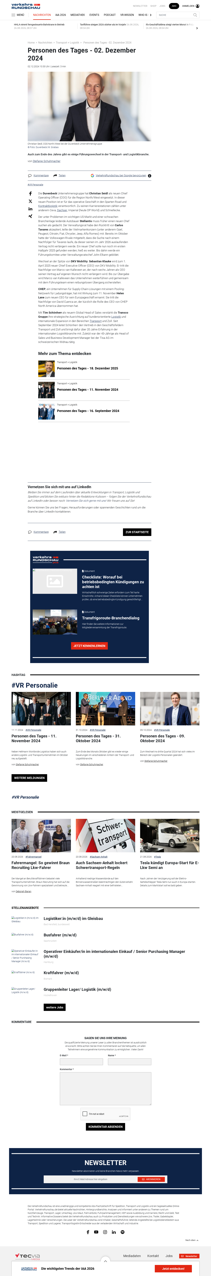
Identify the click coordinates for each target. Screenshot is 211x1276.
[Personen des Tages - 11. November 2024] (41, 708)
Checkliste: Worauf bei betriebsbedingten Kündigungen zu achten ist (113, 582)
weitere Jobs (54, 1007)
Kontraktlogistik (47, 206)
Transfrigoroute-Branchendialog (110, 618)
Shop (153, 6)
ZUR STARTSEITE (137, 532)
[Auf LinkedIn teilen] (30, 208)
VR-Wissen (127, 14)
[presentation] (197, 28)
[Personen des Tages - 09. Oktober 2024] (169, 708)
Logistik (116, 316)
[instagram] (105, 1231)
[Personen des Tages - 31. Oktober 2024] (105, 708)
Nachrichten (42, 14)
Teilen (62, 175)
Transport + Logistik (67, 42)
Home (31, 42)
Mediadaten (132, 1256)
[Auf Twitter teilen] (30, 201)
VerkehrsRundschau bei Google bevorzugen (121, 175)
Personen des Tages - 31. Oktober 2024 (98, 738)
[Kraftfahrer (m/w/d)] (23, 972)
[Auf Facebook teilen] (30, 193)
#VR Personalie (35, 685)
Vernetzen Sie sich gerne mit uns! (86, 500)
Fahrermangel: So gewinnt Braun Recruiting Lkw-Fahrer (41, 865)
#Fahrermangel (33, 856)
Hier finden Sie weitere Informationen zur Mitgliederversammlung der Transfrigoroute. (104, 626)
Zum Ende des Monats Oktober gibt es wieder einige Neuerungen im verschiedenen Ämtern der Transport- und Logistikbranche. (105, 755)
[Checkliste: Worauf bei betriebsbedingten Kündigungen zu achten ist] (55, 581)
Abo (174, 6)
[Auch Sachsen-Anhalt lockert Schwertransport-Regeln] (105, 835)
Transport (96, 321)
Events (94, 14)
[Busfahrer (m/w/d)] (22, 934)
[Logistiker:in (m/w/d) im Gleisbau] (25, 919)
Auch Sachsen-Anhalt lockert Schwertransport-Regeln (101, 865)
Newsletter (140, 6)
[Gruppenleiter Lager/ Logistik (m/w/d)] (25, 990)
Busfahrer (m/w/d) (60, 935)
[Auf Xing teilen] (30, 216)
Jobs (162, 6)
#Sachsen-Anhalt (98, 856)
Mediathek (78, 14)
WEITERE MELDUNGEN (29, 778)
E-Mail (63, 1055)
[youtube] (96, 1231)
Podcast (110, 14)
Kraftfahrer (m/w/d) (61, 973)
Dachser (62, 210)
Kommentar (66, 1069)
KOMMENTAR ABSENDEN (106, 1126)
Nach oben (190, 1240)
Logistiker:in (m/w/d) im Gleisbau (73, 918)
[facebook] (88, 1232)
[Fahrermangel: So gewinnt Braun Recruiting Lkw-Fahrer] (41, 835)
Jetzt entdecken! (173, 1268)
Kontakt (153, 1256)
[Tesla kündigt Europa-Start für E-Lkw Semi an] (169, 835)
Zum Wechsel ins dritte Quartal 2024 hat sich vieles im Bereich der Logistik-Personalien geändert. (167, 753)
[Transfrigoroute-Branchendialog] (55, 622)
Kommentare (41, 175)
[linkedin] (114, 1231)
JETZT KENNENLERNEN (89, 646)
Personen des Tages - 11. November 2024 (34, 738)
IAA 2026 (60, 14)
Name (111, 1055)
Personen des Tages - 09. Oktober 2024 (162, 738)
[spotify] (122, 1231)
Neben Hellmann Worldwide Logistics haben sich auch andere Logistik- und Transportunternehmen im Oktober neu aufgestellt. (40, 755)
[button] (105, 1258)
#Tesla (157, 856)
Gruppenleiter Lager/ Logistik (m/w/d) (77, 989)
